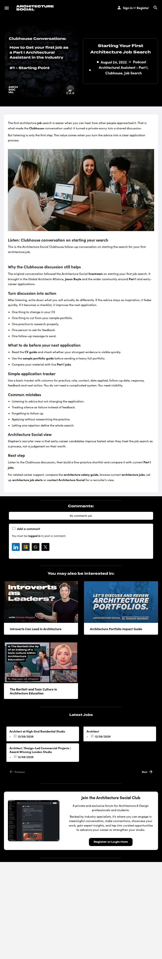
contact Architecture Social (66, 480)
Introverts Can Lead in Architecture (35, 629)
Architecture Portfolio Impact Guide (116, 629)
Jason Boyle (73, 279)
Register (143, 8)
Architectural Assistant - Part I (123, 67)
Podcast (139, 61)
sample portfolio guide (38, 358)
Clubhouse (113, 72)
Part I (132, 279)
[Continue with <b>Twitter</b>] (45, 547)
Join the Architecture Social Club (110, 797)
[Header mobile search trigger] (155, 7)
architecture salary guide (81, 474)
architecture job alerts (27, 480)
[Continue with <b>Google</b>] (36, 547)
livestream (96, 273)
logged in (34, 536)
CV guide (31, 352)
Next (144, 771)
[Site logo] (35, 8)
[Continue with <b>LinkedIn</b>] (16, 547)
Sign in (128, 8)
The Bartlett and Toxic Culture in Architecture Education (33, 691)
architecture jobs (133, 474)
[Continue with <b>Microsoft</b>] (26, 547)
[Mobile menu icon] (6, 8)
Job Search (133, 72)
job (39, 123)
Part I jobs (64, 364)
